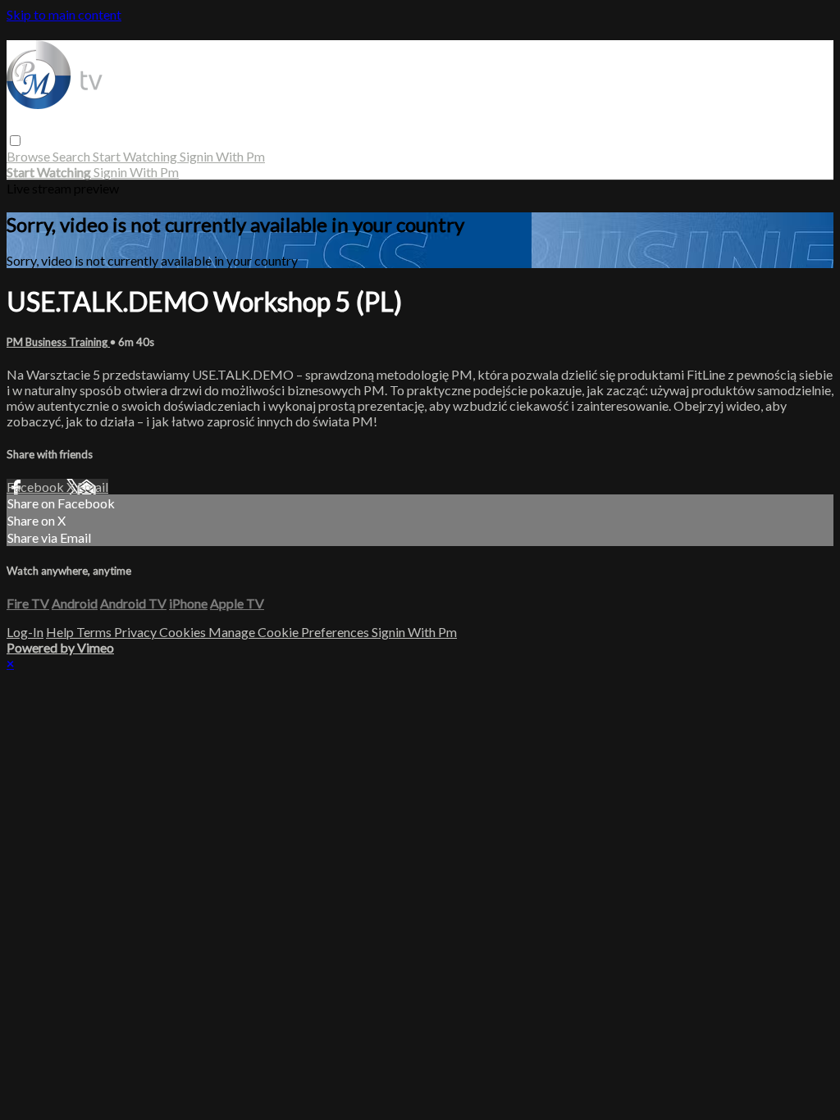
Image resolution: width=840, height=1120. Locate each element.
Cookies (183, 632)
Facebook (36, 486)
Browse (29, 156)
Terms (95, 632)
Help (61, 632)
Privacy (136, 632)
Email (92, 486)
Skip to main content (64, 14)
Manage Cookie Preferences (290, 632)
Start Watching (136, 156)
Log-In (25, 632)
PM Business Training (58, 341)
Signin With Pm (222, 156)
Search (72, 156)
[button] (15, 140)
